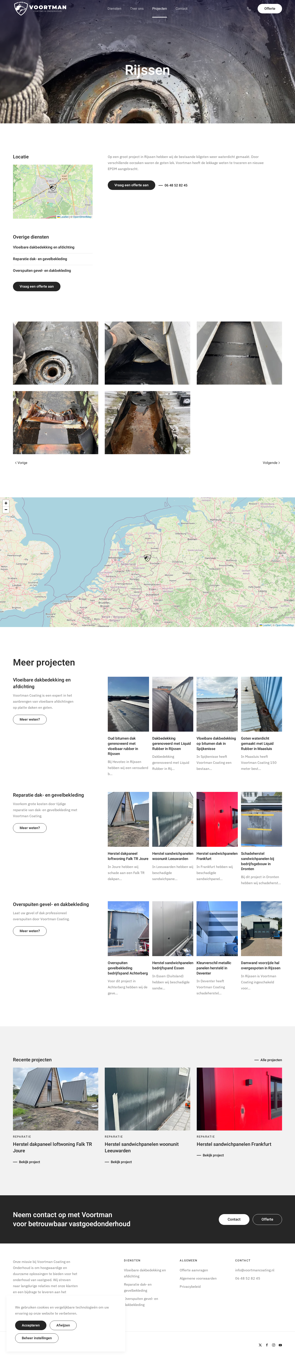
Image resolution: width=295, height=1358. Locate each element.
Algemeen (188, 1260)
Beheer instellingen (37, 1338)
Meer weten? (30, 719)
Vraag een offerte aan (37, 286)
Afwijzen (63, 1325)
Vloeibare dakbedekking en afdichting (44, 247)
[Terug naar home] (40, 8)
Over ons (137, 8)
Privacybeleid (190, 1286)
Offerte (269, 8)
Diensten (132, 1260)
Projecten (159, 8)
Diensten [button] (114, 8)
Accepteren (31, 1325)
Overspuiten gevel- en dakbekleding (42, 270)
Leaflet (64, 216)
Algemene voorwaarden (198, 1278)
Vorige (22, 462)
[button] (53, 187)
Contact (181, 8)
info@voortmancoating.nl (254, 1270)
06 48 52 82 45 (176, 185)
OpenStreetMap (82, 216)
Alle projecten (271, 1060)
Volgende (270, 462)
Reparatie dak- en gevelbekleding (40, 259)
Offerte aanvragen (194, 1270)
